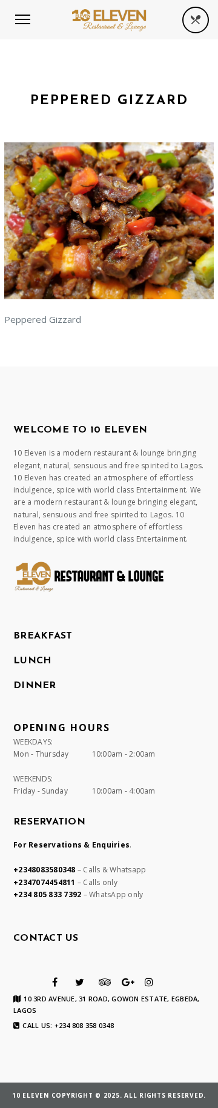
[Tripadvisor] (105, 982)
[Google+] (128, 982)
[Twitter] (79, 982)
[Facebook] (55, 982)
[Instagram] (149, 982)
